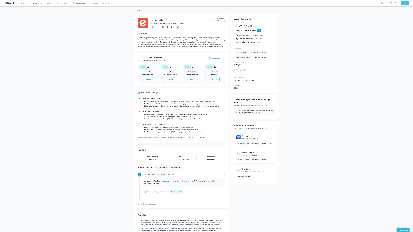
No (204, 137)
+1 (270, 143)
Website (156, 27)
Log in (405, 3)
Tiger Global (162, 167)
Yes (192, 137)
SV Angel (177, 167)
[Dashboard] (10, 3)
